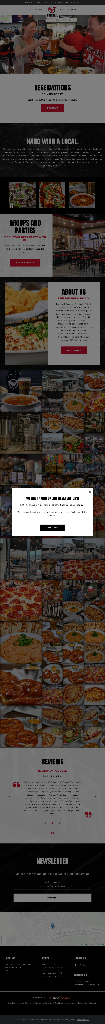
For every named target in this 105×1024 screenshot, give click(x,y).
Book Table (52, 527)
